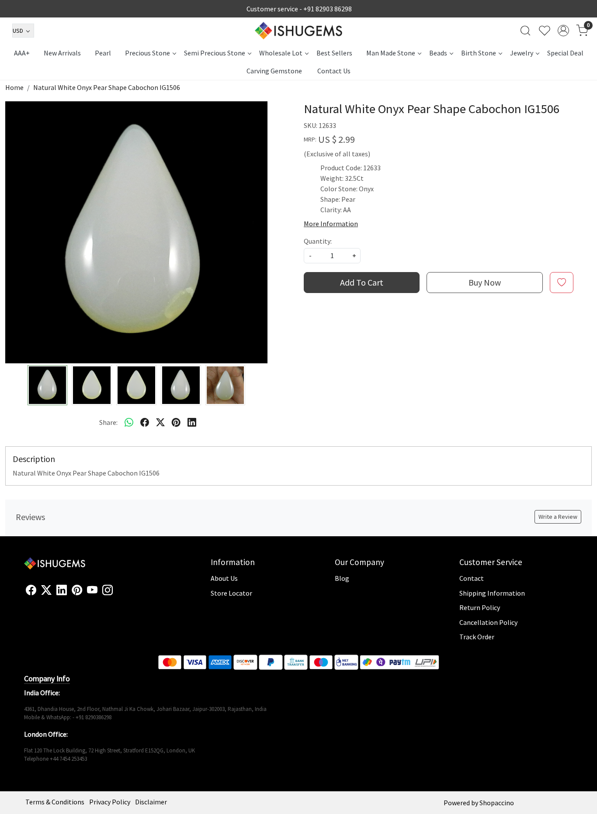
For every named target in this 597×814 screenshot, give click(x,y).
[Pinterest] (77, 590)
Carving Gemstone (274, 70)
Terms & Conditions (54, 801)
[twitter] (160, 422)
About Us (224, 578)
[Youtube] (92, 590)
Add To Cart (361, 282)
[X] (46, 590)
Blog (342, 578)
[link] (525, 30)
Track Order (476, 636)
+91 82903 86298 (327, 8)
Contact (471, 578)
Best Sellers (334, 52)
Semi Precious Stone (214, 52)
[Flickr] (117, 594)
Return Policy (479, 607)
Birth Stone (478, 52)
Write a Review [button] (557, 517)
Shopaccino (496, 802)
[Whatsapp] (129, 422)
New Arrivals (62, 52)
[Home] (298, 30)
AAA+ (22, 52)
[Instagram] (108, 590)
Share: (108, 422)
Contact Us (334, 70)
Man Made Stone (390, 52)
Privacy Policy (109, 801)
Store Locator (231, 593)
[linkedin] (192, 422)
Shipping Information (492, 593)
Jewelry (521, 52)
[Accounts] (563, 30)
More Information (331, 223)
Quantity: (318, 241)
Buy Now (485, 282)
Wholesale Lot (280, 52)
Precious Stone (147, 52)
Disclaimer (151, 801)
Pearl (103, 52)
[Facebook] (31, 590)
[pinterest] (176, 422)
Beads (438, 52)
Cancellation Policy (488, 622)
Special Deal (565, 52)
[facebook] (145, 422)
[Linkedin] (62, 590)
